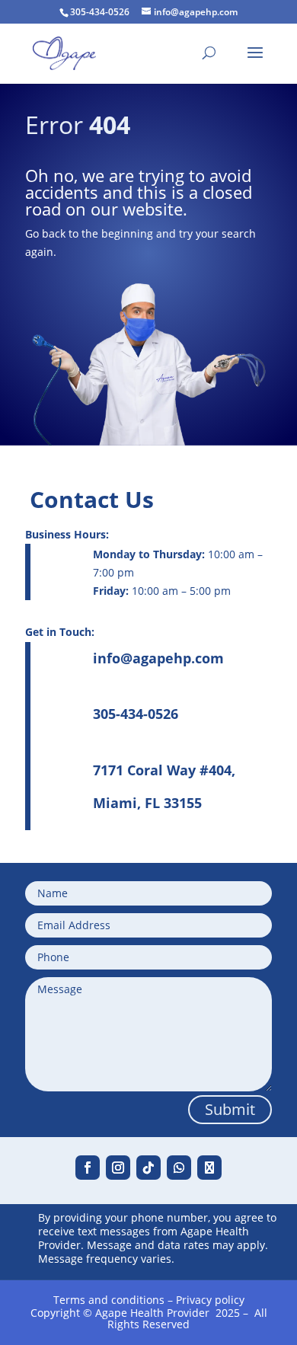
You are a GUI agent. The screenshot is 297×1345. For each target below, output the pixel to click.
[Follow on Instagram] (118, 1167)
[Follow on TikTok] (148, 1167)
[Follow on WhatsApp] (179, 1167)
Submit (230, 1109)
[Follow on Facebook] (87, 1167)
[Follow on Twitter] (209, 1167)
